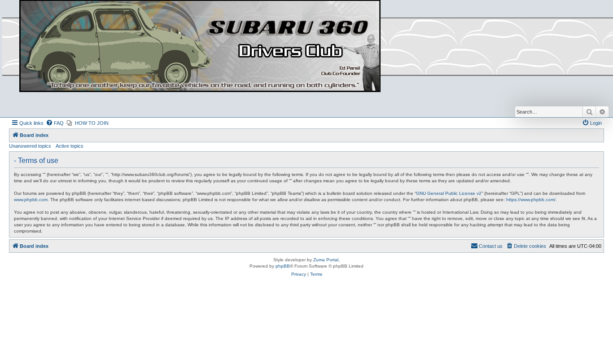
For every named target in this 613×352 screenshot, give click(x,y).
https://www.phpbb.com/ (531, 199)
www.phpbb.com (31, 199)
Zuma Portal (325, 259)
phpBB (283, 266)
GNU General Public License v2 (449, 193)
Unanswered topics (30, 146)
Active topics (69, 146)
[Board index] (199, 46)
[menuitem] (55, 123)
